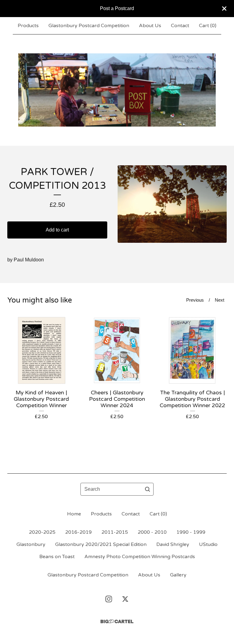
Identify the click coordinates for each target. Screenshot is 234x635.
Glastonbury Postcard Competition (88, 26)
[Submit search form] (147, 489)
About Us (150, 26)
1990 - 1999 (190, 532)
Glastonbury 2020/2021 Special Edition (101, 544)
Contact (180, 26)
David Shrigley (172, 544)
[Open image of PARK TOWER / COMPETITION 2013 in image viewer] (172, 204)
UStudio (208, 544)
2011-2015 (114, 532)
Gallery (178, 575)
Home (74, 514)
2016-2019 (78, 532)
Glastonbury (30, 544)
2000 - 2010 (152, 532)
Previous (195, 300)
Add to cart (57, 229)
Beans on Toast (57, 557)
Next (219, 300)
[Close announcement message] (224, 8)
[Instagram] (109, 599)
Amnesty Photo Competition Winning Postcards (139, 557)
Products (28, 26)
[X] (125, 599)
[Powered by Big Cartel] (117, 621)
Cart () (207, 26)
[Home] (117, 90)
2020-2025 (42, 532)
